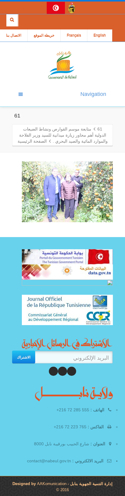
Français (74, 35)
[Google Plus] (53, 371)
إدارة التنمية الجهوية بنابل (91, 483)
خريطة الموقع (44, 35)
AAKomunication (51, 483)
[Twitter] (62, 371)
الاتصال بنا (13, 35)
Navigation (93, 94)
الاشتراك (23, 357)
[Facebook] (71, 371)
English (99, 35)
